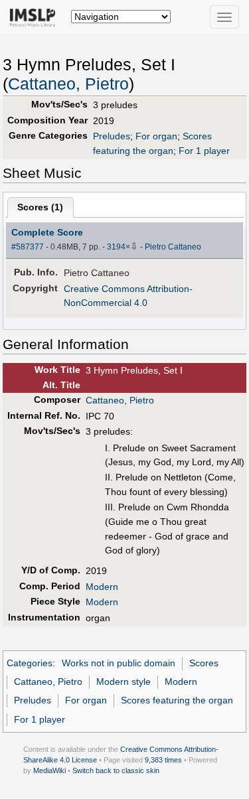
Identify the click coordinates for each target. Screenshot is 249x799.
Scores (203, 663)
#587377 (27, 247)
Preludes (111, 136)
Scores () (40, 207)
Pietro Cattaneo (173, 247)
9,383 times (163, 760)
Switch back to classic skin (115, 770)
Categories (29, 663)
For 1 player (204, 150)
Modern (102, 586)
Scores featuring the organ (177, 700)
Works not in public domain (118, 663)
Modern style (123, 681)
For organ (156, 136)
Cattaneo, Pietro (68, 84)
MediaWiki (49, 770)
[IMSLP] (35, 16)
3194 (116, 247)
